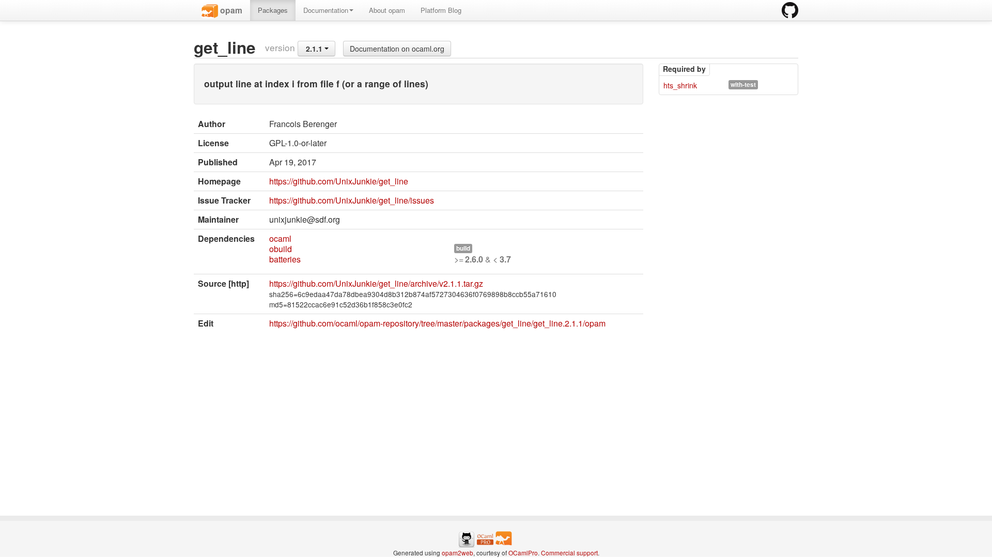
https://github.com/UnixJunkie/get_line (338, 181)
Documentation (325, 10)
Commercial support (569, 552)
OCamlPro (523, 552)
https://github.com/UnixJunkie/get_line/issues (351, 200)
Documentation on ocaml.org (397, 48)
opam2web (457, 552)
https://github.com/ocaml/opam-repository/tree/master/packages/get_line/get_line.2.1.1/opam (437, 323)
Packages (273, 10)
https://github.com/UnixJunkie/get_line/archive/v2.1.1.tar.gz (376, 283)
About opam (387, 10)
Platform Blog (441, 10)
